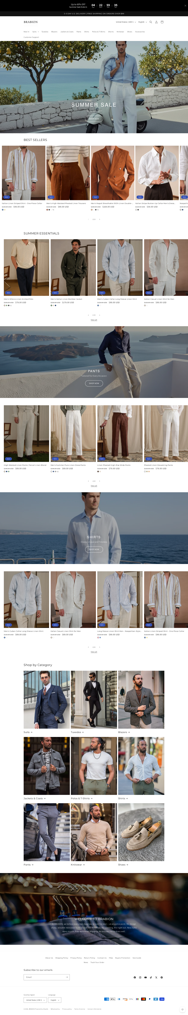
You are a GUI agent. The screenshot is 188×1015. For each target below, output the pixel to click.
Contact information (94, 1009)
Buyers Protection (122, 958)
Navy (182, 210)
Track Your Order (97, 962)
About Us (49, 958)
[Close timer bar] (185, 6)
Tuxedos (76, 732)
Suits (27, 732)
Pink (98, 637)
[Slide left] (88, 219)
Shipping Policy (61, 958)
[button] (35, 31)
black (138, 210)
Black (49, 210)
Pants (27, 864)
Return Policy (89, 958)
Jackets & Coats (33, 798)
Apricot (149, 471)
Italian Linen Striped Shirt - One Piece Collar (22, 203)
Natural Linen (180, 210)
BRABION (32, 1009)
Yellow (4, 210)
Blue (2, 210)
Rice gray (55, 471)
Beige (4, 305)
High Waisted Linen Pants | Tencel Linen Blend (25, 465)
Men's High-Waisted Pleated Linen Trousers (66, 203)
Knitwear (76, 864)
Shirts (121, 798)
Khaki (147, 471)
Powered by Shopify (41, 1009)
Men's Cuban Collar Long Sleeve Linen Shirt (117, 299)
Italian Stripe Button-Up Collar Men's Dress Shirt (154, 203)
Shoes (121, 864)
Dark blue (53, 471)
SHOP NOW (94, 118)
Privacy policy (67, 1009)
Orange (91, 210)
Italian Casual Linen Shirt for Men (66, 631)
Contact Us (102, 958)
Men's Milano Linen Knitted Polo (18, 299)
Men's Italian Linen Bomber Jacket (66, 299)
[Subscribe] (67, 977)
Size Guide (137, 958)
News (86, 962)
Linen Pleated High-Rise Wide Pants (113, 465)
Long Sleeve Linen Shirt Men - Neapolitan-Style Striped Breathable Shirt (118, 631)
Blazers (122, 732)
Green (6, 305)
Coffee (98, 471)
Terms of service (79, 1009)
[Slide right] (99, 219)
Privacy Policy (76, 958)
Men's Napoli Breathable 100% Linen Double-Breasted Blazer (111, 203)
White (51, 210)
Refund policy (55, 1009)
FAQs (111, 958)
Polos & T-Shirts (80, 798)
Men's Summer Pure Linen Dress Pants (68, 465)
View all (94, 320)
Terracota (47, 210)
